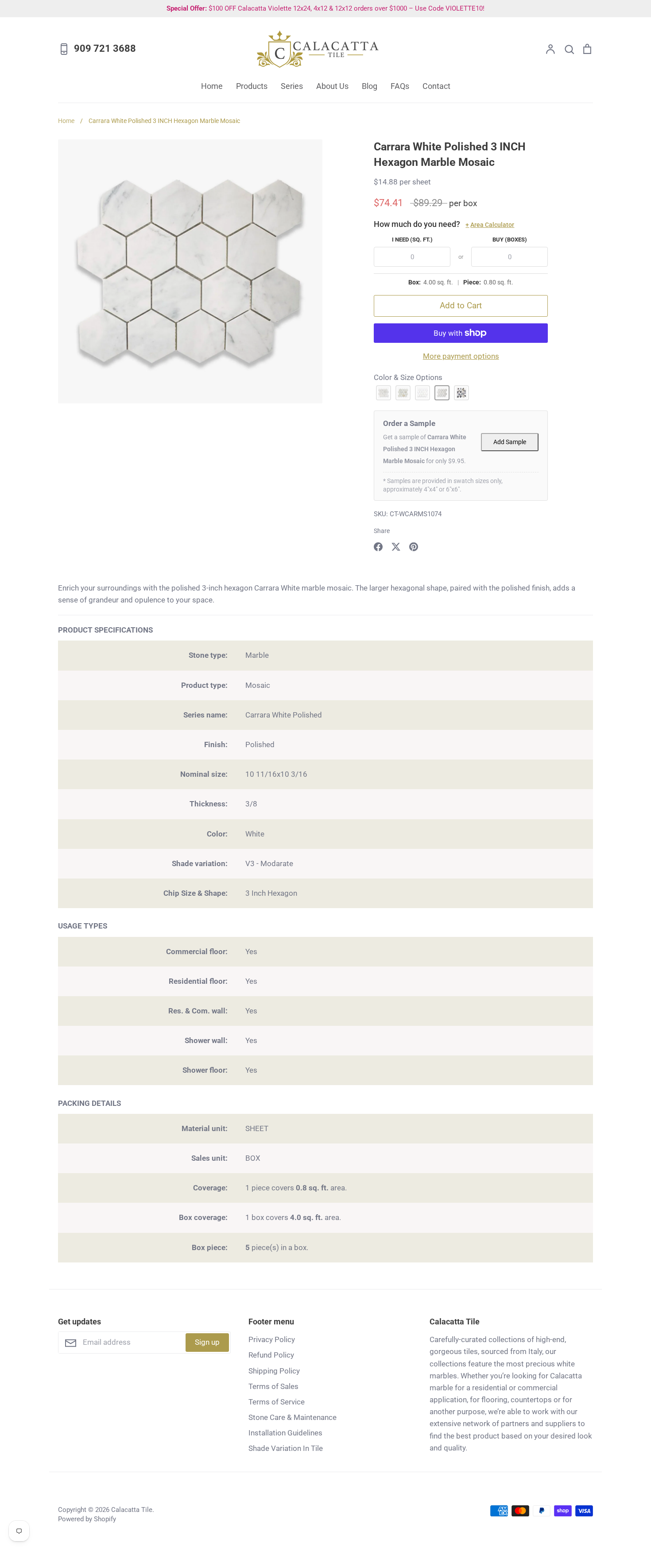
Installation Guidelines (285, 1432)
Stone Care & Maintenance (292, 1417)
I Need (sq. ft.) (412, 239)
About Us (332, 86)
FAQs (400, 86)
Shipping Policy (274, 1370)
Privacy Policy (271, 1339)
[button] (383, 392)
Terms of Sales (273, 1386)
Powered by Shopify (87, 1519)
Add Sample (509, 442)
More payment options (461, 356)
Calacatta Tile (131, 1510)
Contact (436, 86)
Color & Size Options (408, 377)
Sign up (207, 1342)
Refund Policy (271, 1354)
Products (251, 86)
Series (292, 86)
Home (212, 86)
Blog (369, 86)
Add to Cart (461, 305)
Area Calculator (489, 224)
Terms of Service (276, 1401)
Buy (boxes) (509, 239)
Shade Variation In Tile (285, 1448)
